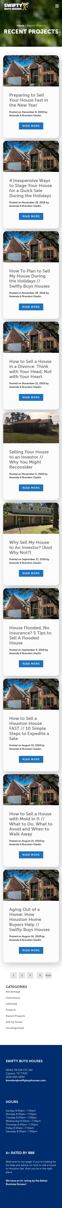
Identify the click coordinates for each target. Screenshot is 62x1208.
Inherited (11, 1003)
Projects (11, 1009)
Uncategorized (15, 1028)
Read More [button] (31, 125)
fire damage (13, 991)
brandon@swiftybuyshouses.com (26, 1080)
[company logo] (16, 6)
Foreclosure (13, 997)
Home (20, 25)
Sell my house (14, 1022)
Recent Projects (15, 1016)
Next (48, 975)
